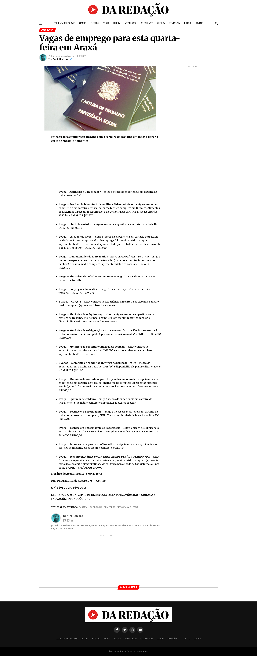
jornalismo (124, 507)
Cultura (161, 23)
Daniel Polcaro (60, 59)
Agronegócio (131, 23)
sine (136, 507)
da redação (96, 507)
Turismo (187, 23)
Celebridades (147, 23)
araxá (83, 507)
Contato (199, 23)
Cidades (83, 23)
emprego (110, 507)
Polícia (106, 23)
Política (116, 23)
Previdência (174, 23)
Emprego (95, 23)
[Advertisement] (106, 167)
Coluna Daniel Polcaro (64, 23)
